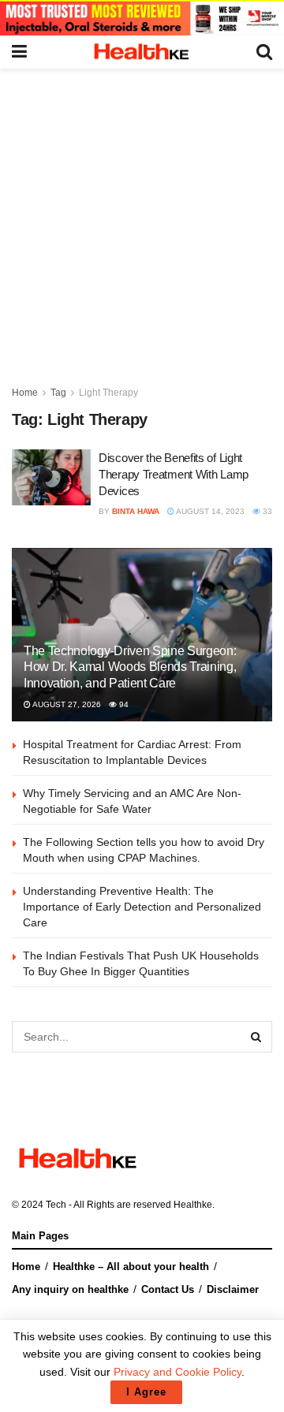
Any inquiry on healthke (70, 1289)
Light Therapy (108, 392)
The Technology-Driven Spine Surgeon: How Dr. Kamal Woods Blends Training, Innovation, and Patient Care (130, 667)
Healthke (193, 1204)
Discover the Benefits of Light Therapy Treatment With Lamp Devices (173, 474)
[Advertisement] (142, 218)
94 (123, 704)
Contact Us (167, 1289)
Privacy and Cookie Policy (177, 1371)
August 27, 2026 (66, 704)
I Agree (146, 1392)
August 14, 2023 (209, 511)
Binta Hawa (135, 511)
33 (266, 511)
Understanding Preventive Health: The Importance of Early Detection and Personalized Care (142, 906)
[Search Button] (256, 1036)
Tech (56, 1204)
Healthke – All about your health (131, 1266)
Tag (58, 392)
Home (25, 392)
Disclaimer (233, 1289)
